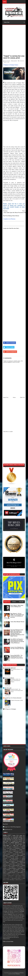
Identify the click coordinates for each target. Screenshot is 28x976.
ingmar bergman (7, 869)
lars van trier (18, 875)
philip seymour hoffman (16, 878)
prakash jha (16, 846)
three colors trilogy (10, 879)
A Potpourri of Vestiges (10, 709)
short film (15, 838)
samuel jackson (6, 873)
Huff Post (10, 914)
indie (21, 835)
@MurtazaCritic (6, 938)
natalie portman (18, 876)
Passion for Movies (9, 678)
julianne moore (11, 875)
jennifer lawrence (19, 852)
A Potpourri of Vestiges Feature (10, 64)
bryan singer (20, 868)
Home (14, 397)
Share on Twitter (10, 347)
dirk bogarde (12, 866)
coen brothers (6, 862)
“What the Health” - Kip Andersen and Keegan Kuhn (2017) (17, 690)
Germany (5, 842)
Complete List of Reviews (9, 219)
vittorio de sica (18, 879)
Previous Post (14, 211)
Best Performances (14, 859)
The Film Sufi (8, 688)
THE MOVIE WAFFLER (10, 668)
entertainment (21, 60)
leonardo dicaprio (15, 858)
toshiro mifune (20, 855)
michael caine (16, 854)
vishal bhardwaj (12, 849)
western (21, 849)
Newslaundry (16, 916)
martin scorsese (6, 854)
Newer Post (5, 397)
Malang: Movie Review (13, 215)
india (5, 835)
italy (21, 838)
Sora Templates (16, 973)
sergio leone (16, 851)
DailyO (11, 916)
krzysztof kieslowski (14, 871)
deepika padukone (15, 842)
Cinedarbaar (17, 848)
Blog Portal (5, 824)
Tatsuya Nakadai (12, 868)
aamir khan (6, 841)
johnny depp (20, 863)
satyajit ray (12, 855)
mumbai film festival (17, 841)
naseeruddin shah (7, 851)
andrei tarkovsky (16, 865)
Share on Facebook (10, 342)
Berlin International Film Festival (11, 856)
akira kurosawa (18, 844)
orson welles (20, 872)
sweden (5, 868)
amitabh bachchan (7, 839)
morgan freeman (11, 872)
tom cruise (9, 848)
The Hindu (22, 911)
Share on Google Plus (11, 351)
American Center (6, 865)
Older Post (22, 397)
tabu (22, 851)
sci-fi (10, 844)
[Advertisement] (14, 40)
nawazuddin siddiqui (17, 837)
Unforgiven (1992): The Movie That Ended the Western (16, 680)
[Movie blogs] (11, 484)
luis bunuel (10, 876)
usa (14, 835)
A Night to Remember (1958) (17, 700)
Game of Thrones (18, 839)
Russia (4, 852)
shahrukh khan (6, 837)
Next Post (5, 215)
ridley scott (16, 845)
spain (10, 846)
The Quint (22, 916)
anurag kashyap (6, 838)
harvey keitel (12, 863)
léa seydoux (20, 866)
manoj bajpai (6, 845)
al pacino (11, 852)
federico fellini (15, 862)
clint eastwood (20, 861)
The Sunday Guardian (9, 913)
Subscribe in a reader (8, 431)
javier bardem (16, 869)
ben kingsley (12, 861)
